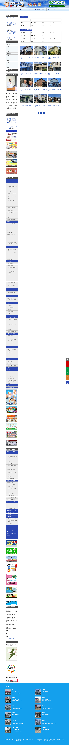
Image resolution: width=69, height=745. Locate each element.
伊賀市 (16, 739)
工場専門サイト (9, 525)
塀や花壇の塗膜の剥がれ (11, 499)
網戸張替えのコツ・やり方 (11, 512)
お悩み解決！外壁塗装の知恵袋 (11, 250)
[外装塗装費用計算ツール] (11, 418)
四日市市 (43, 22)
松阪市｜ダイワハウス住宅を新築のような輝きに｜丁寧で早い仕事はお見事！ (40, 89)
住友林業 (22, 41)
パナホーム (43, 35)
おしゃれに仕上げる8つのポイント (12, 320)
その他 (43, 25)
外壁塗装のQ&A (10, 259)
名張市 (19, 739)
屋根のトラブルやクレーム (11, 480)
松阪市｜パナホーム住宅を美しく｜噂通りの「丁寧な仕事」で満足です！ (40, 73)
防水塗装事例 (9, 363)
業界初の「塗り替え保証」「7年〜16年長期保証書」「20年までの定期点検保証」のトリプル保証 (11, 284)
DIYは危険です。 (10, 523)
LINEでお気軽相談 (10, 371)
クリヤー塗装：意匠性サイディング (11, 268)
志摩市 (32, 25)
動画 (67, 364)
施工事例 (8, 359)
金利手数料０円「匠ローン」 (11, 201)
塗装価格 (8, 367)
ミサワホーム (54, 35)
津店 (13, 689)
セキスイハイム (44, 32)
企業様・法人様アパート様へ (11, 533)
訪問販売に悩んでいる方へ (11, 510)
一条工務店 (23, 38)
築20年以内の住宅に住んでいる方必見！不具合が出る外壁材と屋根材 (12, 209)
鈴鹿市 (43, 19)
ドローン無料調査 (10, 376)
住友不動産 (54, 38)
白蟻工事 (8, 313)
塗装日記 (61, 738)
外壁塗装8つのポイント (11, 478)
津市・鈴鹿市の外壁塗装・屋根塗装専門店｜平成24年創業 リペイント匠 (47, 738)
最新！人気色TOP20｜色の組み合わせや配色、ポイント (12, 316)
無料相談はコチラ (10, 369)
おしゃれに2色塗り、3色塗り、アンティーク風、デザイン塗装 (12, 324)
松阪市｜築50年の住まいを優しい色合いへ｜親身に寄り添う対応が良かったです (26, 57)
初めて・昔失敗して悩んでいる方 (11, 217)
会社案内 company (10, 225)
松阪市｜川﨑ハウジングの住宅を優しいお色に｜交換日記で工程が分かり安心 (40, 105)
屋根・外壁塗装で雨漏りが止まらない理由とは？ (11, 485)
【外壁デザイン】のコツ (11, 331)
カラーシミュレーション (67, 371)
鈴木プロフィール (10, 230)
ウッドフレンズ (33, 32)
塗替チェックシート (67, 378)
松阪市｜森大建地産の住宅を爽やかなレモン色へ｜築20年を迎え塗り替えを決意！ (54, 57)
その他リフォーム (10, 303)
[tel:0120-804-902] (11, 596)
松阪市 (53, 19)
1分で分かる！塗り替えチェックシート (12, 187)
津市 (21, 19)
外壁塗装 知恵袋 (39, 739)
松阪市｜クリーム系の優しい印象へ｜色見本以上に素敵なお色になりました (54, 89)
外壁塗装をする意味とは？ (11, 219)
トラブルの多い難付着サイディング (11, 461)
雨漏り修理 (9, 309)
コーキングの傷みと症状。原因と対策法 (11, 340)
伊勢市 (22, 22)
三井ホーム (33, 38)
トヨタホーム (33, 35)
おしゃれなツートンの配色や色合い (11, 329)
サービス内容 (9, 261)
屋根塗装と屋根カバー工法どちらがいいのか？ (11, 213)
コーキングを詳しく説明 (11, 333)
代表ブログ (8, 247)
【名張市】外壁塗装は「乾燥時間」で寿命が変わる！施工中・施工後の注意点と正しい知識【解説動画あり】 (11, 119)
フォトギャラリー (10, 385)
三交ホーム (43, 38)
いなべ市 (22, 25)
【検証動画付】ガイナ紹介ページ (11, 290)
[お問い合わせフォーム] (57, 6)
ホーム (8, 179)
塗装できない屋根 (10, 482)
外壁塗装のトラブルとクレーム (11, 470)
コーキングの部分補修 (11, 342)
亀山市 (32, 19)
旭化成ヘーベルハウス (45, 41)
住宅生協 (32, 41)
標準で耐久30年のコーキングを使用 (12, 336)
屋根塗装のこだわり (10, 352)
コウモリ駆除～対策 (10, 307)
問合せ (67, 382)
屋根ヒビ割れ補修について (11, 497)
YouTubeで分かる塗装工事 (12, 252)
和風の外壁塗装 (10, 263)
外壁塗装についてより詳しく (11, 501)
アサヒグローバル (24, 32)
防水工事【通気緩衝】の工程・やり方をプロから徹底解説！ (12, 299)
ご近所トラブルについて (11, 472)
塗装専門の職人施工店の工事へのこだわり (11, 350)
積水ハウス (54, 41)
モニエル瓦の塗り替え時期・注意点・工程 (11, 492)
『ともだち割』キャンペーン (11, 280)
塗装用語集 (8, 535)
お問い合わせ (62, 740)
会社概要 (8, 221)
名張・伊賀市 (33, 22)
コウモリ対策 (9, 305)
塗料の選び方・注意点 (11, 463)
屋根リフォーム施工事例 (11, 365)
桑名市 (53, 22)
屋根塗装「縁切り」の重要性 (11, 489)
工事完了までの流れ (10, 354)
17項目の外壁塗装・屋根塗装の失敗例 (12, 466)
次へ (44, 112)
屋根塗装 (8, 274)
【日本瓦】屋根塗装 (10, 495)
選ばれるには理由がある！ (11, 223)
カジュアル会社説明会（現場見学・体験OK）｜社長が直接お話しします (12, 243)
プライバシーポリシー (10, 387)
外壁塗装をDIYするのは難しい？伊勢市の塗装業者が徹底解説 (12, 520)
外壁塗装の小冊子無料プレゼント (11, 197)
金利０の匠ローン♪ (10, 378)
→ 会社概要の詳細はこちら (11, 638)
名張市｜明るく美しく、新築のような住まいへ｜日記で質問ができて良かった (11, 23)
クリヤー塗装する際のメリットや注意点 (11, 272)
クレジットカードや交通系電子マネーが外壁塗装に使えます (12, 382)
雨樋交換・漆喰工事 (10, 311)
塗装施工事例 (9, 361)
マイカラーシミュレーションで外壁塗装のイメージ (11, 190)
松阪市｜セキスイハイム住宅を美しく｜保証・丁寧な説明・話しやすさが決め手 (26, 105)
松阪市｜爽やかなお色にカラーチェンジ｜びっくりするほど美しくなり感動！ (54, 73)
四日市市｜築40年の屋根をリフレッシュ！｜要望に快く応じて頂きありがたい (12, 32)
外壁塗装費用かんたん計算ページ (11, 194)
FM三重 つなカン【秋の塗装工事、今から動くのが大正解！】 (12, 127)
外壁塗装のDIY (9, 516)
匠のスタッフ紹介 (10, 232)
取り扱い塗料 (9, 514)
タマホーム (54, 32)
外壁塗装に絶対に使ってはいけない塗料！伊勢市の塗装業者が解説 (12, 456)
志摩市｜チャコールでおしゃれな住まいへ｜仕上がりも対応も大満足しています (11, 28)
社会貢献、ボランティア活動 (11, 235)
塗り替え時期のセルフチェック (11, 205)
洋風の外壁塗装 (10, 265)
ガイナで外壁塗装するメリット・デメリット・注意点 (12, 293)
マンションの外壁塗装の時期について (11, 531)
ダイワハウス (23, 35)
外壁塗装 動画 (46, 739)
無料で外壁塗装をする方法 (11, 508)
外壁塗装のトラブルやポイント (11, 452)
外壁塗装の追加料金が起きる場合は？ (11, 475)
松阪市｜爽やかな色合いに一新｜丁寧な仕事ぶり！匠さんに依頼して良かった (26, 73)
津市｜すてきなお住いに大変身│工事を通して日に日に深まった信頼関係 (12, 18)
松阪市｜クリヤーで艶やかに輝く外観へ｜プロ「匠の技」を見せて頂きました (26, 89)
